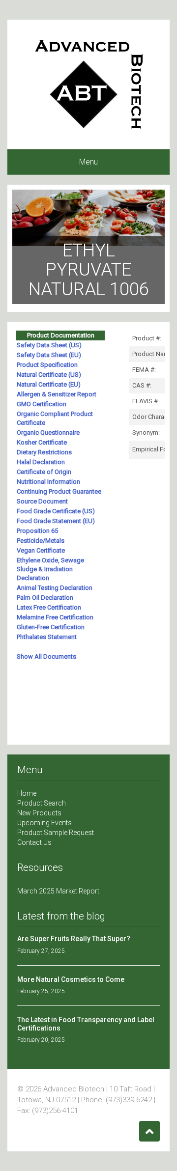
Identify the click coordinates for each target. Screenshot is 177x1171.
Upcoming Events (44, 823)
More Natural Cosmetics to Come (70, 979)
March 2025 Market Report (58, 891)
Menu (88, 162)
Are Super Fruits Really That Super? (73, 939)
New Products (39, 813)
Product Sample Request (55, 832)
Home (26, 793)
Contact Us (34, 842)
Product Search (41, 803)
